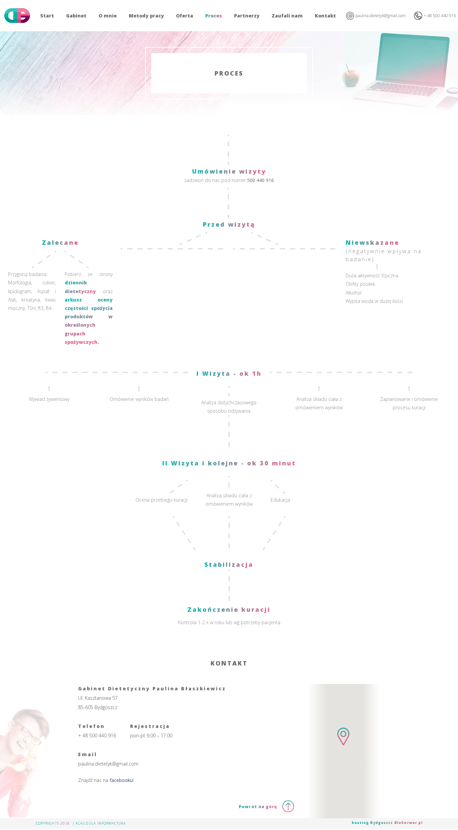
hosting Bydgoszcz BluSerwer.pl (387, 822)
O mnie (108, 15)
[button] (343, 742)
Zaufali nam (287, 15)
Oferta (184, 15)
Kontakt (325, 15)
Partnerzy (247, 15)
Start (47, 15)
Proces (213, 15)
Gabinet (76, 15)
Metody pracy (146, 15)
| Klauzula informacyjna (99, 823)
